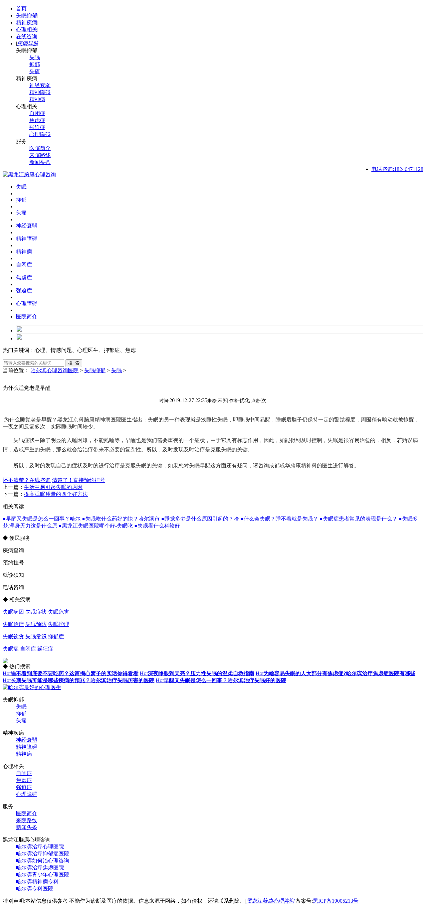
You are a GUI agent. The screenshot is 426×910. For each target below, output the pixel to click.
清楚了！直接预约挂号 (78, 480)
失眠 (34, 57)
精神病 (37, 99)
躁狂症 (45, 649)
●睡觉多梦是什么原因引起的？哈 (200, 519)
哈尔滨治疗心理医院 (40, 846)
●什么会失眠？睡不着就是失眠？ (279, 519)
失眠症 (11, 649)
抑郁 (34, 64)
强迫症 (37, 127)
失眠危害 (58, 612)
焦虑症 (37, 120)
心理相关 (26, 29)
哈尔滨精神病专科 (37, 881)
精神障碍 (40, 92)
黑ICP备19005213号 (335, 901)
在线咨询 (26, 36)
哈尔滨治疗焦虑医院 (40, 867)
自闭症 (37, 113)
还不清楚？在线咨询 (27, 480)
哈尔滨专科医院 (34, 888)
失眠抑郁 (26, 15)
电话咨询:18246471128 (397, 169)
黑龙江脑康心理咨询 (270, 901)
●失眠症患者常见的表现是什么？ (358, 519)
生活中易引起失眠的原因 (53, 487)
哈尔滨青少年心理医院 (42, 874)
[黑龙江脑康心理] (29, 174)
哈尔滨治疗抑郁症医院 (42, 853)
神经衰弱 (40, 85)
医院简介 (40, 148)
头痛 (34, 71)
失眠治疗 (13, 624)
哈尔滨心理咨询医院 (55, 370)
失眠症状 (36, 612)
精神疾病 (26, 22)
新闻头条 (40, 162)
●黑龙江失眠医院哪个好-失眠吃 (96, 526)
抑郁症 (56, 636)
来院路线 (40, 155)
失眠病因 (13, 612)
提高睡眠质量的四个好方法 (56, 494)
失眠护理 (58, 624)
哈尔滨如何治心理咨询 (42, 860)
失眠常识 (36, 636)
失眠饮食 (13, 636)
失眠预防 (36, 624)
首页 (21, 8)
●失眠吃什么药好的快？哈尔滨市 (121, 519)
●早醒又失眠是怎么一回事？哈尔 (42, 519)
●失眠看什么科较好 (157, 526)
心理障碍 (40, 134)
